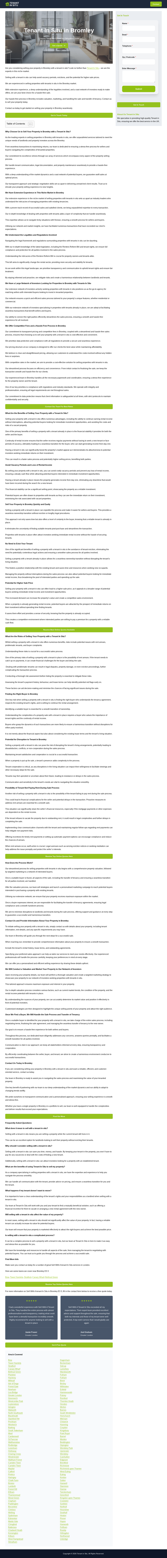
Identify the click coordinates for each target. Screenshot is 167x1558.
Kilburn (11, 1536)
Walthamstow (14, 1442)
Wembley (64, 1454)
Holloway (12, 1451)
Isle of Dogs (13, 1384)
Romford (63, 1398)
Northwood (65, 1536)
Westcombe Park (15, 1401)
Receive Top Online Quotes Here (59, 856)
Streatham (12, 1542)
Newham (12, 1389)
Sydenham (13, 1516)
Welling (11, 1513)
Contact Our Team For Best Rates (59, 407)
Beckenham (65, 1363)
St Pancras (13, 1439)
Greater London (15, 1395)
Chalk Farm (13, 1480)
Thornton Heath (67, 1401)
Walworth (12, 1410)
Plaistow (12, 1375)
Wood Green (13, 1498)
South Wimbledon (68, 1413)
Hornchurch (65, 1416)
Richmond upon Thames (70, 1469)
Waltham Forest (15, 1460)
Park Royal (65, 1433)
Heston (63, 1516)
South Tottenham (15, 1430)
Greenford (64, 1495)
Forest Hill (12, 1489)
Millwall (11, 1381)
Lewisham (12, 1448)
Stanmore (64, 1486)
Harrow (63, 1489)
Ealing (63, 1474)
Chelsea (12, 1510)
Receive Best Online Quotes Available (59, 630)
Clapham (12, 1501)
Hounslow (64, 1510)
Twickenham (65, 1492)
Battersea (12, 1527)
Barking (11, 1428)
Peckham (12, 1422)
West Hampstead (15, 1539)
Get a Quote (57, 46)
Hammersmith (66, 1392)
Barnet (63, 1436)
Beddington (65, 1442)
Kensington (13, 1533)
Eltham (11, 1492)
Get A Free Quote (59, 1345)
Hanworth (64, 1524)
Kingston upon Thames (70, 1498)
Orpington (64, 1445)
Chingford (12, 1524)
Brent (62, 1381)
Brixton (11, 1483)
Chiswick (64, 1422)
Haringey (12, 1477)
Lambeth (12, 1486)
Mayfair (11, 1469)
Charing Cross (14, 1454)
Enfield (63, 1389)
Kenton (63, 1477)
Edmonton (12, 1518)
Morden (63, 1439)
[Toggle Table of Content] (29, 124)
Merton (63, 1407)
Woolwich (12, 1425)
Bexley (63, 1384)
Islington (12, 1407)
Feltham (63, 1527)
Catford (11, 1472)
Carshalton (65, 1457)
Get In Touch (138, 105)
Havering (64, 1425)
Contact (156, 4)
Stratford (27, 1277)
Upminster (64, 1451)
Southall (63, 1513)
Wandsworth (65, 1372)
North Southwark (15, 1413)
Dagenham (65, 1360)
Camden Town (14, 1463)
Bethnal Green (51, 1277)
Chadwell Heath (15, 1530)
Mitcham (63, 1419)
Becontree (12, 1507)
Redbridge (12, 1445)
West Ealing (65, 1472)
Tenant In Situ (93, 68)
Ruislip (63, 1530)
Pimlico (11, 1474)
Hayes (63, 1521)
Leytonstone (13, 1404)
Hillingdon (64, 1533)
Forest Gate (13, 1387)
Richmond (64, 1466)
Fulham (63, 1375)
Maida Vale (13, 1521)
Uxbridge (64, 1539)
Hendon (63, 1404)
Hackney (12, 1378)
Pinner (63, 1518)
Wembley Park (66, 1448)
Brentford (64, 1463)
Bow (7, 1277)
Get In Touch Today (59, 115)
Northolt (63, 1507)
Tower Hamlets (16, 1277)
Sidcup (63, 1366)
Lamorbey (64, 1369)
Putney (63, 1395)
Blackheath (13, 1416)
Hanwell (63, 1483)
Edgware (64, 1460)
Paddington (13, 1504)
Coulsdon (64, 1501)
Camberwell (13, 1436)
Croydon (63, 1428)
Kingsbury (64, 1430)
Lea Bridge (13, 1392)
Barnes (63, 1410)
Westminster (13, 1457)
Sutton (63, 1480)
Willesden (64, 1387)
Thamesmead (14, 1495)
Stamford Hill (13, 1419)
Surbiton (63, 1504)
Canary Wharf (38, 1277)
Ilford (10, 1433)
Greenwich (13, 1398)
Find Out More (59, 1116)
